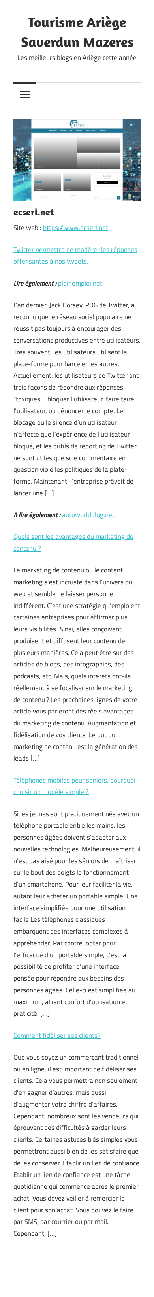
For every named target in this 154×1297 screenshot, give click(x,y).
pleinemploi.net (80, 283)
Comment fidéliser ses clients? (57, 1035)
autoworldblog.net (88, 515)
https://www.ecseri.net (75, 227)
